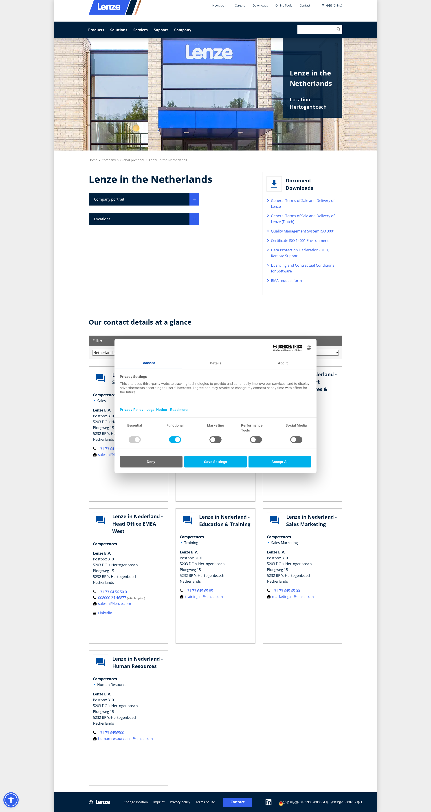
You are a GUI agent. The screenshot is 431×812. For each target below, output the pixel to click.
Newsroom (219, 5)
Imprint (159, 802)
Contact (305, 5)
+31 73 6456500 (110, 732)
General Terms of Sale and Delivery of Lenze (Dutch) (302, 218)
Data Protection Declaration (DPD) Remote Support (300, 253)
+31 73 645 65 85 (198, 590)
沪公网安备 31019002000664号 (305, 802)
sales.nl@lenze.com (114, 454)
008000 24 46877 (112, 597)
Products (96, 29)
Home (93, 160)
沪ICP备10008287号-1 (346, 802)
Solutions (118, 29)
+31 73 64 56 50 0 (112, 448)
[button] (11, 799)
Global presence (132, 160)
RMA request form (286, 280)
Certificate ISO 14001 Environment (300, 240)
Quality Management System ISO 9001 (303, 231)
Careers (240, 5)
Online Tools (283, 5)
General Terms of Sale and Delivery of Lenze (302, 203)
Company (182, 29)
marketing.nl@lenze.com (292, 596)
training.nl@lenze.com (203, 596)
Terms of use (205, 802)
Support (161, 29)
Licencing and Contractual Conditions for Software (302, 268)
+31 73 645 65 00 (285, 590)
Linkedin (104, 613)
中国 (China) (333, 5)
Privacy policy (180, 802)
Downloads (260, 5)
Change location (136, 802)
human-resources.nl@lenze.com (125, 738)
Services (140, 29)
